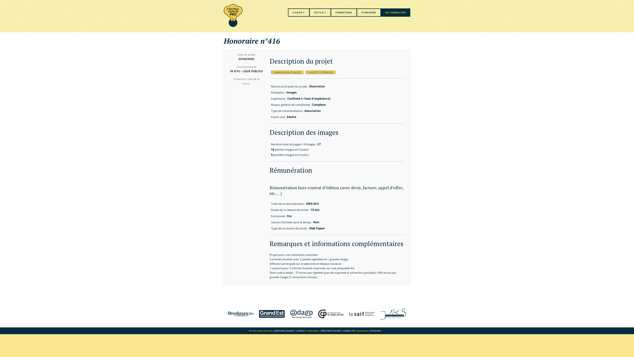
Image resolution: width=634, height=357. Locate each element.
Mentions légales (284, 330)
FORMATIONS (343, 12)
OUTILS (319, 12)
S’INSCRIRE (368, 12)
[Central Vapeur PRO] (233, 26)
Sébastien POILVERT (330, 330)
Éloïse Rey (375, 330)
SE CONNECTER (395, 12)
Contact (301, 330)
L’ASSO (297, 12)
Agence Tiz (349, 330)
